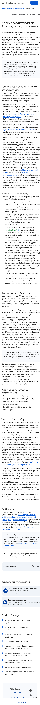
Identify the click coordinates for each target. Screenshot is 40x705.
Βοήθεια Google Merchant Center (15, 3)
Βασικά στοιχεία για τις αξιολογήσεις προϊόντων (17, 629)
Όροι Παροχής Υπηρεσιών (22, 697)
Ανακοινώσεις (31, 8)
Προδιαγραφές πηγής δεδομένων (16, 641)
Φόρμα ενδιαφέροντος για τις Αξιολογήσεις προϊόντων (20, 673)
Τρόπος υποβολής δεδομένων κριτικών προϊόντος (18, 636)
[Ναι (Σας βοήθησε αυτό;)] (33, 566)
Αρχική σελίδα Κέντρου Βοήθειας (13, 8)
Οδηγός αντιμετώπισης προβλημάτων (18, 667)
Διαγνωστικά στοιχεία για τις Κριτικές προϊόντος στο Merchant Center (18, 654)
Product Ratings (10, 615)
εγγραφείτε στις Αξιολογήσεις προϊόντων (19, 130)
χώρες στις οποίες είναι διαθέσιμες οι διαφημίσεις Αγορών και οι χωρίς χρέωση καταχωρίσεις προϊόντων (19, 517)
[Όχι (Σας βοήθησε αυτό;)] (38, 566)
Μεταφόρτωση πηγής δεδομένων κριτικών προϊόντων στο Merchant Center (19, 647)
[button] (3, 2)
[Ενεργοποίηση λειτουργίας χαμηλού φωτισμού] (30, 690)
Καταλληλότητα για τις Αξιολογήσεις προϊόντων (18, 622)
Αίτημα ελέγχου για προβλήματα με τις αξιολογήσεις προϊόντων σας (18, 661)
